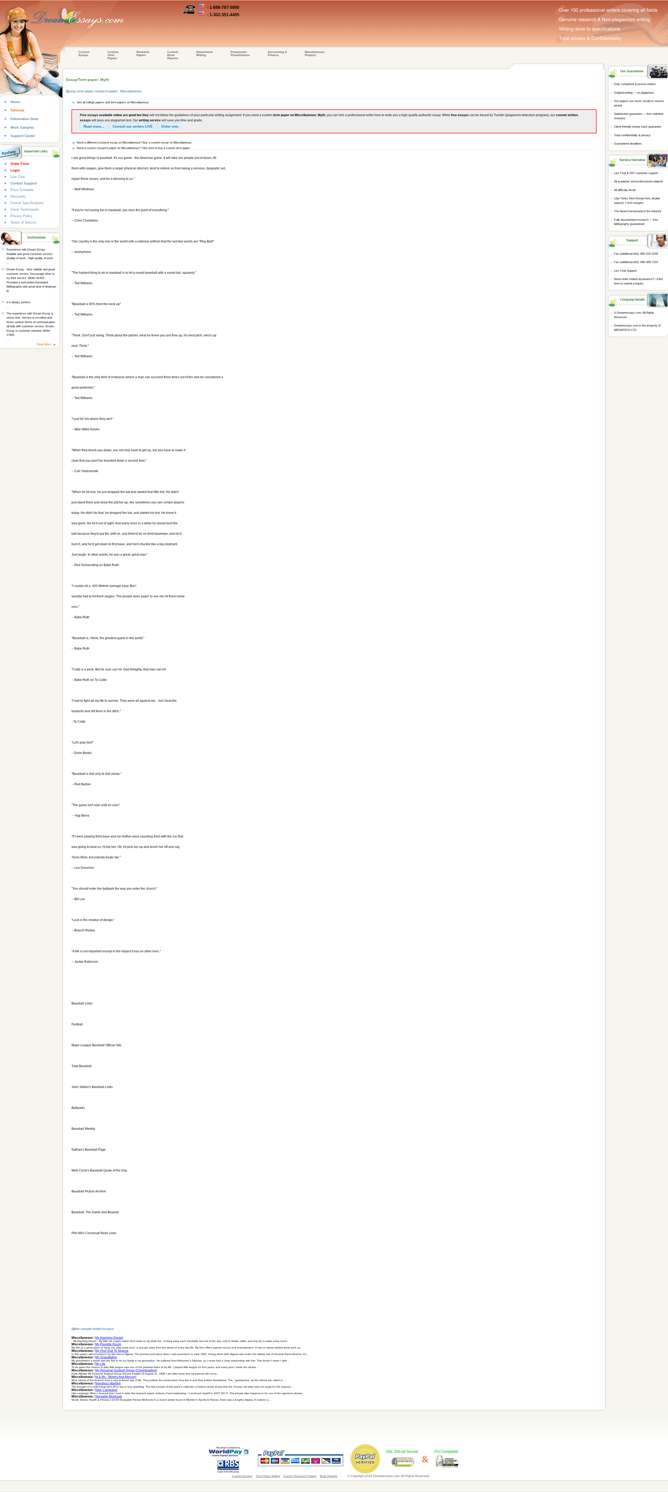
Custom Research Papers (300, 1476)
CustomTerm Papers (113, 55)
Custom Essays (84, 53)
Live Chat (17, 177)
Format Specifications (27, 203)
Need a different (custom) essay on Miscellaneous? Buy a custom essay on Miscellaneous (134, 142)
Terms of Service (23, 222)
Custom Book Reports (172, 55)
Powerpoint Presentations (240, 53)
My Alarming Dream (109, 1338)
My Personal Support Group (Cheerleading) (126, 1370)
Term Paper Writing (268, 1476)
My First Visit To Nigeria (111, 1351)
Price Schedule (21, 190)
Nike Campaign (106, 1390)
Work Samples (22, 127)
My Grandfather (106, 1357)
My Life (100, 1364)
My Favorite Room (108, 1344)
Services (17, 110)
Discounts (18, 196)
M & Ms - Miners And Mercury (115, 1377)
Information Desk (24, 119)
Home (15, 102)
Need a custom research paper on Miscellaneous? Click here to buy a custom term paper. (133, 148)
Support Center (22, 136)
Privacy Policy (21, 216)
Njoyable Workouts (108, 1396)
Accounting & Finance (277, 53)
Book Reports (328, 1476)
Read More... (45, 344)
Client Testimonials (24, 209)
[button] (94, 126)
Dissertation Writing (204, 53)
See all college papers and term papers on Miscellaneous (113, 102)
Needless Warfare (108, 1383)
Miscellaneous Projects (314, 53)
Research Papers (142, 53)
